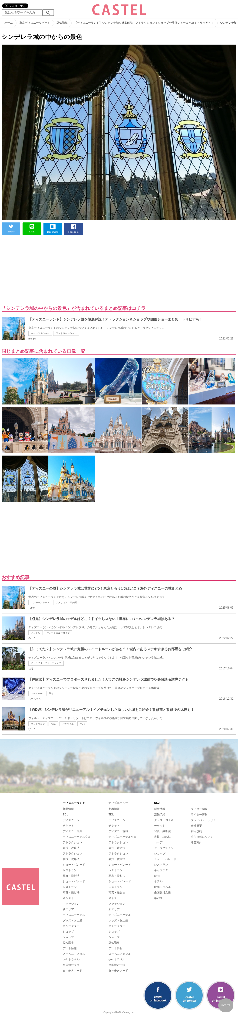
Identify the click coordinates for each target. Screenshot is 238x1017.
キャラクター (71, 926)
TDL (65, 814)
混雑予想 (159, 814)
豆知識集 (68, 942)
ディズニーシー (72, 820)
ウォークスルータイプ (58, 633)
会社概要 (196, 825)
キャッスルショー (40, 333)
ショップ (68, 931)
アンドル (35, 633)
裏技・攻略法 (71, 848)
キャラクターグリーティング (46, 663)
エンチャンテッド (40, 602)
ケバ (82, 724)
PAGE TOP (225, 1005)
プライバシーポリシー (205, 820)
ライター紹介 (199, 809)
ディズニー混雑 (72, 831)
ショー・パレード (74, 864)
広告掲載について (202, 836)
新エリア (68, 909)
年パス (158, 898)
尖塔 (53, 724)
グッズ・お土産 (72, 920)
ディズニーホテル (74, 914)
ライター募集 (199, 814)
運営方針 (196, 842)
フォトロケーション (66, 333)
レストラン (70, 870)
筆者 (51, 693)
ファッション (71, 903)
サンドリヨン (38, 724)
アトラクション (72, 842)
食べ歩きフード (72, 970)
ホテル (158, 881)
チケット (68, 825)
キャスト (68, 898)
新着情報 (68, 809)
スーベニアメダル (74, 953)
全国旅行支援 (71, 965)
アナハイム (68, 724)
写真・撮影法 (71, 875)
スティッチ (37, 693)
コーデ (158, 842)
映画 (157, 875)
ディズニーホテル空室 (77, 836)
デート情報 (70, 948)
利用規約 (196, 831)
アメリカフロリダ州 (66, 602)
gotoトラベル (71, 959)
